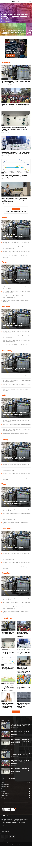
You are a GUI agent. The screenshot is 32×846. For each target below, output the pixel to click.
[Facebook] (2, 836)
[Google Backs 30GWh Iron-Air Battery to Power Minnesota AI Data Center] (16, 13)
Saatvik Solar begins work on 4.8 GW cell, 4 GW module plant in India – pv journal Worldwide (15, 153)
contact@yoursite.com (12, 825)
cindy (2, 84)
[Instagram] (6, 836)
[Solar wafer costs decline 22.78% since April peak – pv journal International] (16, 166)
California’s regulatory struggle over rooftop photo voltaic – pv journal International (15, 105)
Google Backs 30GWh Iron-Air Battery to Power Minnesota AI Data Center (15, 82)
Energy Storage (5, 12)
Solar (2, 29)
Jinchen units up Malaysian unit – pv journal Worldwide (23, 687)
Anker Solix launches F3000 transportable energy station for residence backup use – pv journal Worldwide (15, 199)
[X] (10, 836)
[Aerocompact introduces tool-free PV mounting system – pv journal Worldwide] (24, 697)
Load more (15, 711)
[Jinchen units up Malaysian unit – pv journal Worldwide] (24, 679)
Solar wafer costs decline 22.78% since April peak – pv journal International (14, 176)
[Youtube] (14, 836)
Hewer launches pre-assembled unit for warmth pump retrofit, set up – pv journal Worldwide (14, 129)
